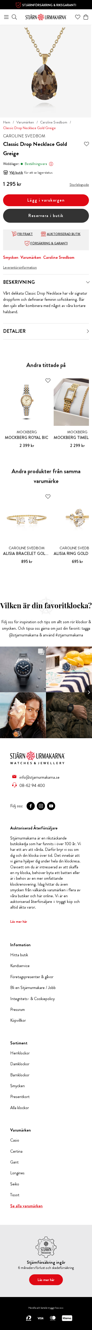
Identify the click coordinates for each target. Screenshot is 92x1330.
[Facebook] (31, 806)
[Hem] (46, 16)
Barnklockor (19, 1075)
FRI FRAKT (25, 234)
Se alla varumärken (26, 1206)
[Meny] (6, 17)
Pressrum (17, 1009)
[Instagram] (41, 806)
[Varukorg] (86, 17)
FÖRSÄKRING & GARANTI (49, 243)
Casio (14, 1140)
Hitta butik (19, 955)
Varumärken (25, 122)
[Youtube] (51, 806)
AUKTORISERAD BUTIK (63, 234)
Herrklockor (20, 1053)
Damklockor (19, 1064)
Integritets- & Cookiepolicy (32, 999)
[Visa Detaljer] (88, 331)
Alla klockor (19, 1108)
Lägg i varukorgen (46, 200)
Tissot (14, 1195)
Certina (16, 1151)
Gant (14, 1162)
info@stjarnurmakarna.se (39, 777)
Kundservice (20, 966)
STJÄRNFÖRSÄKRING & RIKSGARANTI (49, 5)
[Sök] (14, 17)
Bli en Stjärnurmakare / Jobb (33, 988)
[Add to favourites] (86, 144)
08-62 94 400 (32, 785)
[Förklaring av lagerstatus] (51, 164)
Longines (17, 1173)
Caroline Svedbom (53, 122)
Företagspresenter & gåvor (31, 977)
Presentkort (20, 1097)
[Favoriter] (77, 17)
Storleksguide (79, 184)
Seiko (14, 1184)
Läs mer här (18, 921)
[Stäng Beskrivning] (88, 282)
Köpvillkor (18, 1020)
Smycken (10, 257)
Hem (6, 122)
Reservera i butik (46, 216)
